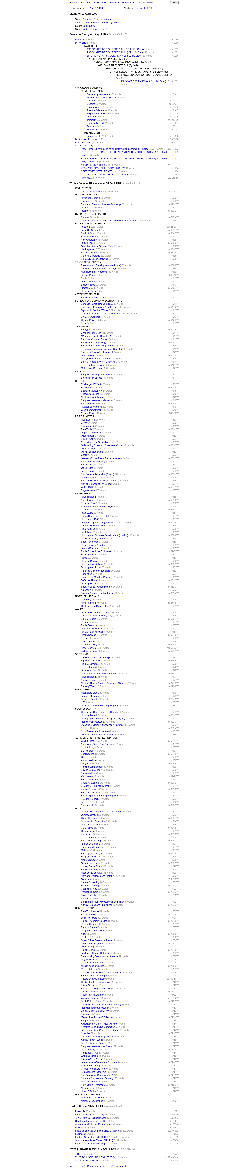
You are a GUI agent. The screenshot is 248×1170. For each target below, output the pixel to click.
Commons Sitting (91, 19)
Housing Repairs (89, 561)
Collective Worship (90, 256)
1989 (104, 3)
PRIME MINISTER (90, 133)
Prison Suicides (89, 985)
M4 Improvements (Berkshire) (96, 336)
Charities (91, 100)
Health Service (88, 635)
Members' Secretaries (92, 1101)
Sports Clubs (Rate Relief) (94, 516)
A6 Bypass (86, 329)
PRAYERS (80, 43)
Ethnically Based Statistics (94, 259)
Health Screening (90, 885)
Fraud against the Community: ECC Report (97, 1131)
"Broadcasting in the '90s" (94, 1072)
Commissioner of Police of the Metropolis (102, 972)
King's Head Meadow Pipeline (96, 577)
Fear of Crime (88, 991)
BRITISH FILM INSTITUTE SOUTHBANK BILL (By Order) (133, 68)
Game (84, 757)
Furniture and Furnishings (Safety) (98, 268)
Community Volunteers (98, 94)
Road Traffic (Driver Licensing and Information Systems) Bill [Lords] (115, 149)
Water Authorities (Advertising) (96, 506)
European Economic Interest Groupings (101, 204)
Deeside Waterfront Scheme (95, 612)
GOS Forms (87, 828)
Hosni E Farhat (88, 1091)
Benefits (85, 728)
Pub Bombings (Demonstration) (97, 1075)
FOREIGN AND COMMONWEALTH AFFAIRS (98, 301)
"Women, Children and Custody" (97, 1078)
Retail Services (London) (93, 545)
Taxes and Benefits (90, 198)
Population (86, 574)
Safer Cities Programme (93, 943)
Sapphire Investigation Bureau (96, 400)
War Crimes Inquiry (90, 1065)
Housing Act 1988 (90, 519)
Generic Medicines (90, 863)
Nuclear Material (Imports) (94, 397)
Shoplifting (92, 129)
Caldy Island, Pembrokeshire (95, 982)
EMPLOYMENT (83, 689)
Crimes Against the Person (94, 1069)
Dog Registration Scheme (94, 1043)
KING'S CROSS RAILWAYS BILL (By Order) (143, 81)
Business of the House (86, 139)
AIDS (83, 934)
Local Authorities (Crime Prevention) (99, 1030)
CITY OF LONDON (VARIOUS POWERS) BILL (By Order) (139, 72)
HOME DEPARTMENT (92, 91)
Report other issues (97, 1166)
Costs (84, 455)
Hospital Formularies (91, 856)
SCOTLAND (81, 654)
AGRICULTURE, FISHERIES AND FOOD (96, 738)
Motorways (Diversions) (93, 368)
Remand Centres (89, 924)
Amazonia (86, 590)
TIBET (78, 1154)
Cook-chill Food (89, 889)
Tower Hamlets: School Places (90, 1118)
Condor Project (88, 320)
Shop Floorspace (89, 542)
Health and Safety (90, 693)
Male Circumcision (90, 824)
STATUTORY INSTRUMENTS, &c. (99, 171)
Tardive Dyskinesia (90, 844)
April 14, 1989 (147, 8)
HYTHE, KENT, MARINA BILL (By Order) (107, 59)
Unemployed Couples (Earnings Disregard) (103, 718)
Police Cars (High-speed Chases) (98, 988)
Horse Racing (88, 1049)
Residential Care (89, 892)
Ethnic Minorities (89, 869)
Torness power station (92, 477)
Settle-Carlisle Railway (92, 365)
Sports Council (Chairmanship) (96, 587)
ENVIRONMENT (83, 493)
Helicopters (87, 387)
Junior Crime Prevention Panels (97, 940)
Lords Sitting (89, 26)
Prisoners (91, 126)
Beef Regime (87, 754)
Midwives (86, 850)
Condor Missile (88, 413)
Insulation (86, 532)
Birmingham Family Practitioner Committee (103, 902)
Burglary (85, 1020)
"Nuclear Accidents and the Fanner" (99, 673)
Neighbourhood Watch (98, 113)
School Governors (90, 252)
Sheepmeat (87, 805)
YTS (83, 702)
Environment (87, 426)
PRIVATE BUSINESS (92, 46)
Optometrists (87, 831)
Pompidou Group (89, 1053)
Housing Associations (92, 564)
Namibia (85, 178)
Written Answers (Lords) (95, 29)
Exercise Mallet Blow (91, 391)
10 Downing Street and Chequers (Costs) (102, 445)
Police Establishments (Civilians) (98, 1036)
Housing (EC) (88, 529)
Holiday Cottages (90, 664)
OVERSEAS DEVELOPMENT (90, 214)
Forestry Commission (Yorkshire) (97, 593)
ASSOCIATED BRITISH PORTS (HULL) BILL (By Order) (115, 52)
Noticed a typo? (77, 1166)
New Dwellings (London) (93, 538)
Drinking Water (88, 583)
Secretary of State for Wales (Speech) (100, 480)
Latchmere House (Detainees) (96, 953)
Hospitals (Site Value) (92, 873)
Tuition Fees (87, 243)
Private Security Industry (93, 979)
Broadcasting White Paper (94, 975)
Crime (84, 423)
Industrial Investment (91, 628)
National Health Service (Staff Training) (101, 811)
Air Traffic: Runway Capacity (89, 1114)
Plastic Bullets (88, 914)
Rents (84, 558)
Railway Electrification (92, 632)
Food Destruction (89, 779)
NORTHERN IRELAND (87, 596)
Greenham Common (91, 410)
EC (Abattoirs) (88, 750)
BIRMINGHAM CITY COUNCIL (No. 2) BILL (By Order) (114, 55)
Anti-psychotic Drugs (91, 840)
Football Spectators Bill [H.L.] (90, 1137)
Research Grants (89, 236)
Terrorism (91, 120)
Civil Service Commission (94, 191)
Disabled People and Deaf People (98, 734)
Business (80, 1127)
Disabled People (89, 699)
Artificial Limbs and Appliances (96, 905)
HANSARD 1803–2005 (79, 3)
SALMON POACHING (86, 1160)
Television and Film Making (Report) (99, 705)
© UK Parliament (117, 1166)
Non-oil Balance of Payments (96, 484)
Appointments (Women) (93, 461)
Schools (85, 638)
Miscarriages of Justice (92, 966)
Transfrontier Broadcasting (94, 1008)
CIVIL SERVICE (83, 188)
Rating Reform (88, 497)
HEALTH (79, 808)
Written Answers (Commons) (97, 22)
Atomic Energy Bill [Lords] (94, 165)
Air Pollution (87, 500)
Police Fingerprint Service (94, 921)
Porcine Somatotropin (92, 767)
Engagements (94, 136)
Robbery (85, 937)
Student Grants (88, 233)
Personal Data (88, 503)
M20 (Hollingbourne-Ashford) (96, 358)
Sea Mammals (88, 403)
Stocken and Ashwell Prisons (101, 97)
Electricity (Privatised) (92, 378)
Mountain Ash (88, 419)
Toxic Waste (87, 513)
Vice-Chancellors (90, 240)
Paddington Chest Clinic (93, 847)
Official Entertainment (92, 452)
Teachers (85, 227)
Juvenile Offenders (96, 110)
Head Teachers (88, 603)
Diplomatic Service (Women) (95, 310)
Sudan (84, 217)
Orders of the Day (84, 145)
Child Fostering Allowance (94, 731)
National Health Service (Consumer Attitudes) (104, 683)
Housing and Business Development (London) (104, 535)
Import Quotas (88, 281)
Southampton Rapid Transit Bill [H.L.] (94, 1140)
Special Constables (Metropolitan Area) (101, 1004)
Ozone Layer (87, 436)
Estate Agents (88, 285)
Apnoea (85, 898)
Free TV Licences (90, 911)
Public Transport (89, 625)
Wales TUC (87, 487)
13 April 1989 (128, 3)
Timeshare (86, 288)
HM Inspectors (88, 249)
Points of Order (82, 142)
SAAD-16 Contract (90, 317)
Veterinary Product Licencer (95, 786)
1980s (96, 3)
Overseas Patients (90, 815)
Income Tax (87, 207)
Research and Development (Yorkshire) (101, 265)
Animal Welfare (89, 760)
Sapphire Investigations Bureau (97, 304)
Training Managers (90, 696)
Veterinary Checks (90, 799)
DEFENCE (81, 381)
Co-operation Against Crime (95, 1011)
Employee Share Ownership (95, 657)
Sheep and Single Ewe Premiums (98, 744)
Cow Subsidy (88, 747)
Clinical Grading (89, 818)
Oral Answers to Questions (88, 88)
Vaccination (87, 776)
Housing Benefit (89, 715)
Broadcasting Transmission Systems (99, 956)
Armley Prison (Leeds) (92, 1040)
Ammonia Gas (88, 773)
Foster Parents (88, 895)
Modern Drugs (88, 860)
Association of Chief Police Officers (99, 1024)
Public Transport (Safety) (93, 342)
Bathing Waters (88, 686)
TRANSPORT (82, 326)
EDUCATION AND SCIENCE (90, 223)
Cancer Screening (90, 882)
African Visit (87, 464)
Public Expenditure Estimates (96, 551)
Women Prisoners (90, 998)
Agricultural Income (91, 660)
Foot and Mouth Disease (93, 792)
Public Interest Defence (93, 995)
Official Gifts (87, 468)
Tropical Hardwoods (91, 432)
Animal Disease (89, 680)
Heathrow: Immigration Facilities (91, 1121)
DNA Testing (93, 107)
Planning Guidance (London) (95, 571)
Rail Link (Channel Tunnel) (94, 339)
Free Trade (86, 429)
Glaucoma (86, 879)
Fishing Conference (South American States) (103, 313)
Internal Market (88, 275)
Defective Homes (89, 580)
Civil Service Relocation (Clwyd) (97, 474)
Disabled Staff (88, 448)
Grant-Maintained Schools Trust (97, 246)
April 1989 (114, 3)
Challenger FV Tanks (91, 384)
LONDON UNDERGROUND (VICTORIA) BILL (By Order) (121, 62)
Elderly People (88, 619)
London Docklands (90, 548)
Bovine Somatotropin (91, 770)
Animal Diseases (89, 789)
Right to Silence (89, 927)
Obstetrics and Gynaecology (95, 606)
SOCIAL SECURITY (85, 709)
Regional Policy (89, 644)
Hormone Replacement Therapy (97, 876)
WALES (79, 609)
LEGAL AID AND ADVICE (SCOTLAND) (107, 174)
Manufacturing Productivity (94, 272)
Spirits (84, 278)
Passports (86, 1014)
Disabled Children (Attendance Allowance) (102, 725)
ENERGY (80, 371)
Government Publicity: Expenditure (93, 1124)
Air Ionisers (86, 834)
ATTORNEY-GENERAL (87, 294)
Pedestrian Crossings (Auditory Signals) (101, 349)
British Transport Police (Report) (97, 345)
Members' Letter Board (92, 1097)
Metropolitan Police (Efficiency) (97, 1017)
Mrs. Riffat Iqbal (89, 1081)
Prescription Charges (91, 853)
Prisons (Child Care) (91, 1059)
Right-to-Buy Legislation (93, 525)
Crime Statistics (89, 969)
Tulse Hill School (89, 230)
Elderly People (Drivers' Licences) (98, 362)
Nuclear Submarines (91, 407)
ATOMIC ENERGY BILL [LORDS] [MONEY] (103, 168)
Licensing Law (88, 670)
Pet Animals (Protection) (93, 1085)
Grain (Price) (87, 741)
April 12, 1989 (97, 8)
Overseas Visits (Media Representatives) (101, 458)
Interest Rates (88, 802)
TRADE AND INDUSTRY (88, 262)
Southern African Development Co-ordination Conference (110, 220)
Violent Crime (88, 950)
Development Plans (91, 567)
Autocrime (92, 116)
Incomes (85, 211)
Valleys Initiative (89, 651)
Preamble (80, 39)
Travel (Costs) (88, 471)
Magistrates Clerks (90, 959)
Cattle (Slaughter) (90, 783)
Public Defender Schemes (94, 297)
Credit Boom (87, 641)
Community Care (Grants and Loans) (99, 712)
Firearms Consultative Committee (98, 1027)
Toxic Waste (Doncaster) (93, 821)
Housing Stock (88, 554)
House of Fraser (89, 291)
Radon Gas (87, 509)
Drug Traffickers (95, 123)
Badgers (85, 763)
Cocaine (91, 104)
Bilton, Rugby (88, 439)
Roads (84, 622)
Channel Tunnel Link (91, 333)
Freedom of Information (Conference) (99, 307)
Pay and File (87, 201)
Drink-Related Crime (91, 1001)
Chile (83, 323)
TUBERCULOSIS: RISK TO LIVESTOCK (96, 1157)
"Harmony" (86, 599)
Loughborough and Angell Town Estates (101, 522)
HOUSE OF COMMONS (87, 1094)
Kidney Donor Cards (91, 866)
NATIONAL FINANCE (86, 194)
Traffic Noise (87, 355)
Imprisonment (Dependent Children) (99, 1062)
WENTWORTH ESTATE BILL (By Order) (119, 65)
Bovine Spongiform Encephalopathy (99, 795)
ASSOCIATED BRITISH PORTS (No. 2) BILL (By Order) (115, 49)
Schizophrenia (88, 667)
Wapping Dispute (89, 1056)
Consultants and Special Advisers (98, 442)
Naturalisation (88, 1088)
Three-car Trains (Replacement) (97, 352)
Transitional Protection (92, 722)
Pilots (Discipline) (90, 394)
